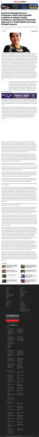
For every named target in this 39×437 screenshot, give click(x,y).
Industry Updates (9, 302)
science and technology (10, 294)
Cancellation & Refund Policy (25, 309)
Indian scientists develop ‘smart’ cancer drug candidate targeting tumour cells (20, 366)
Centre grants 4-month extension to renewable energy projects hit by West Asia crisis (20, 353)
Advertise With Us (23, 308)
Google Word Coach (11, 409)
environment (8, 296)
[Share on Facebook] (35, 31)
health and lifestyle (9, 295)
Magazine (7, 303)
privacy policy (22, 303)
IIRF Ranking (10, 403)
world (7, 297)
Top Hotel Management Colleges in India (11, 425)
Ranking (21, 290)
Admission (21, 289)
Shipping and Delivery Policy (24, 310)
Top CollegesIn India (11, 394)
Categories (12, 315)
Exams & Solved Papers (24, 291)
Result (21, 297)
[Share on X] (33, 31)
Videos (7, 304)
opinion (5, 10)
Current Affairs (22, 295)
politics (7, 291)
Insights (21, 296)
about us (21, 302)
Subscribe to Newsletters (12, 322)
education (7, 289)
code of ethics (22, 304)
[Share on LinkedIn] (37, 31)
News (2, 10)
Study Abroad (22, 294)
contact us (22, 307)
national (7, 290)
